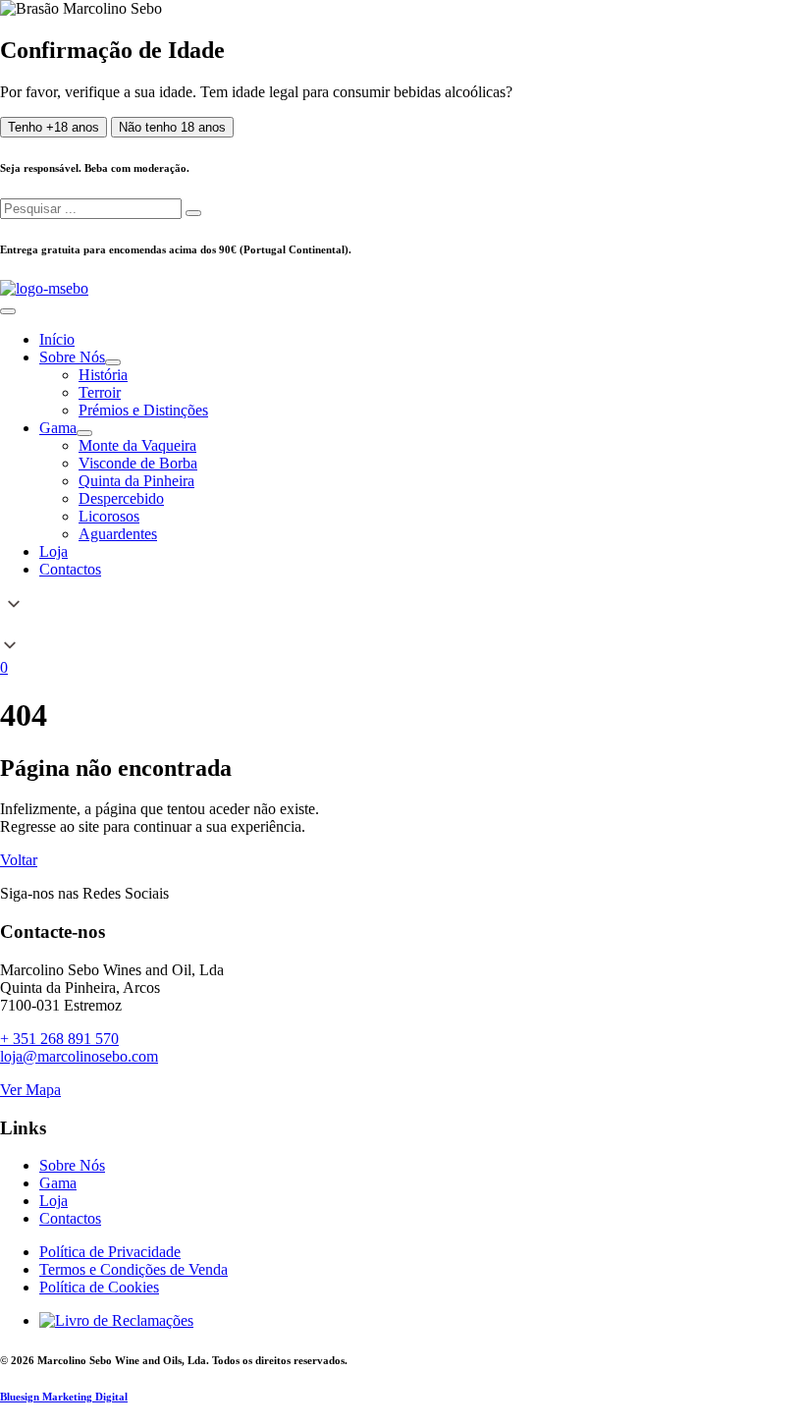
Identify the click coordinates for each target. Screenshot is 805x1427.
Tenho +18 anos (53, 127)
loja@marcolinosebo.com (79, 1056)
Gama (58, 1183)
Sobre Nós (72, 1165)
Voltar (18, 859)
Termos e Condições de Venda (133, 1269)
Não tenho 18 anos (172, 127)
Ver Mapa (30, 1089)
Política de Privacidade (110, 1251)
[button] (402, 626)
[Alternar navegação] (8, 311)
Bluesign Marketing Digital (64, 1396)
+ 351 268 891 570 (59, 1038)
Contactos (70, 1218)
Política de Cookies (99, 1287)
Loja (53, 1200)
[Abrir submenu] (113, 362)
